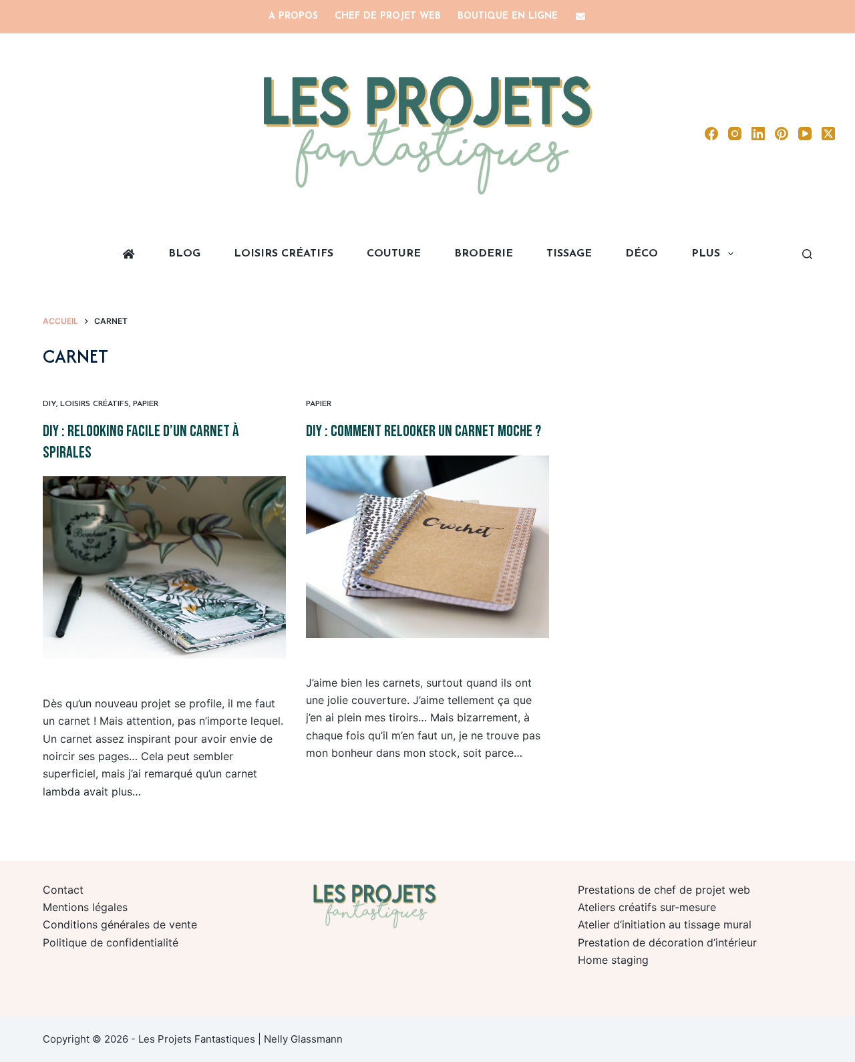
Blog (184, 253)
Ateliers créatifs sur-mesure (647, 907)
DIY (49, 404)
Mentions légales (85, 907)
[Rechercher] (807, 254)
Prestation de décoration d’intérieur (667, 942)
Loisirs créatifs (283, 253)
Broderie (483, 253)
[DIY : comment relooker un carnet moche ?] (427, 547)
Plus (705, 253)
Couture (394, 253)
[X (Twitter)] (828, 133)
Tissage (569, 253)
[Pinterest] (781, 133)
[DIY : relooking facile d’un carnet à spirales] (164, 567)
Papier (145, 404)
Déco (641, 253)
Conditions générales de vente (120, 924)
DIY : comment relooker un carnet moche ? (423, 431)
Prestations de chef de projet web (664, 889)
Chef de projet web (388, 16)
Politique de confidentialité (110, 942)
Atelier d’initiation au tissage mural (664, 924)
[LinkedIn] (758, 133)
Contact (63, 889)
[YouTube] (805, 133)
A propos (293, 16)
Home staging (613, 959)
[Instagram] (734, 133)
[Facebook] (711, 133)
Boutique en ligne (508, 16)
